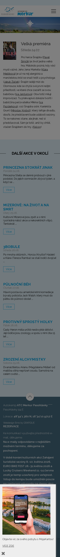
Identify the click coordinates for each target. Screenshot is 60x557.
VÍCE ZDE (8, 545)
